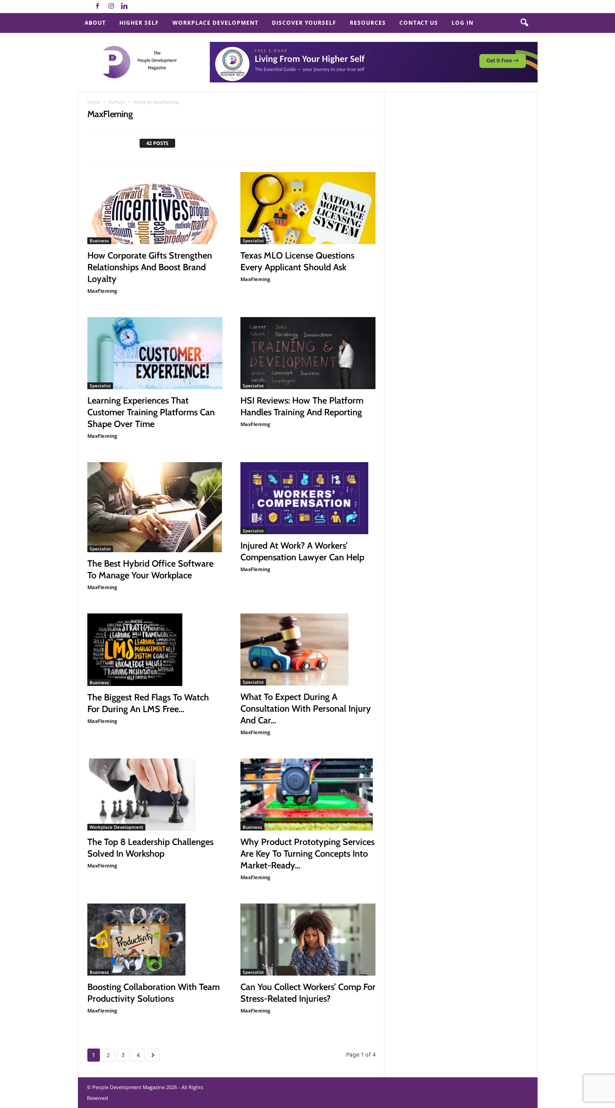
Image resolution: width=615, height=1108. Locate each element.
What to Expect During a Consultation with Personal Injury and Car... (305, 708)
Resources (368, 23)
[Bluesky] (138, 6)
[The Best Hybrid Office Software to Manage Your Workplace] (154, 507)
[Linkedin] (124, 6)
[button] (524, 23)
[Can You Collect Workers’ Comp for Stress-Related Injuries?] (307, 940)
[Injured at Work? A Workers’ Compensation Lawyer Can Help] (307, 498)
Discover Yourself (304, 23)
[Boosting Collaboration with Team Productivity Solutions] (154, 940)
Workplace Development (215, 23)
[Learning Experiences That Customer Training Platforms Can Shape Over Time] (154, 353)
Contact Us (418, 23)
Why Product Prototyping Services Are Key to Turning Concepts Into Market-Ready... (307, 853)
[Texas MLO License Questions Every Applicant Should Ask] (307, 208)
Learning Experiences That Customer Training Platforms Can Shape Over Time (151, 412)
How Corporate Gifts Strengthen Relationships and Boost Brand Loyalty (149, 267)
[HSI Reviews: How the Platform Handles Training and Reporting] (307, 353)
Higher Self (139, 23)
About (95, 23)
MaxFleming (102, 290)
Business (99, 240)
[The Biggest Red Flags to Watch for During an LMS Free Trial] (154, 649)
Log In (463, 23)
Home (93, 102)
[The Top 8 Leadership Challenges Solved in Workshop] (154, 794)
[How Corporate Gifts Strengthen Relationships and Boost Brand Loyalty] (154, 208)
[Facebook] (97, 6)
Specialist (253, 240)
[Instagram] (111, 6)
